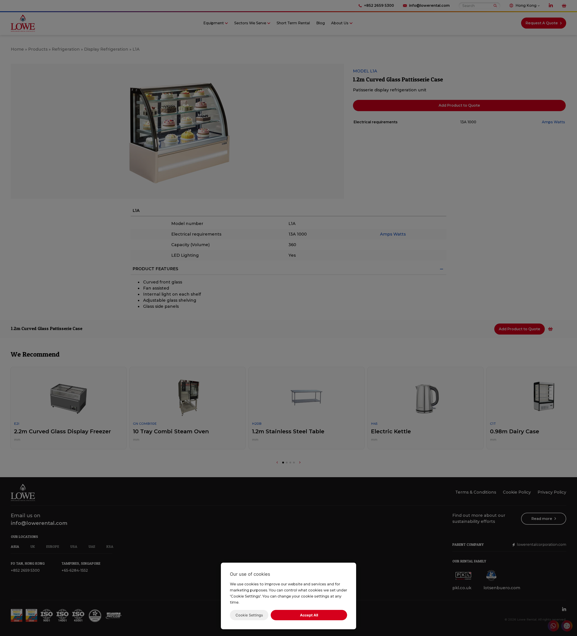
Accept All (309, 615)
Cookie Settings (249, 615)
